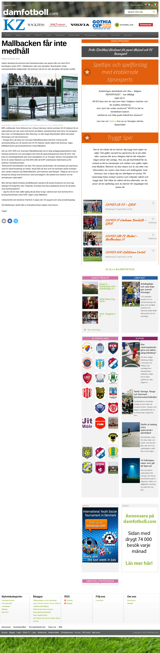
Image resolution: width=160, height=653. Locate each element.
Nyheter (8, 35)
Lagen (28, 35)
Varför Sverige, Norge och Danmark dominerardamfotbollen (145, 394)
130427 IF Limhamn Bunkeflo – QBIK (125, 222)
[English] (145, 4)
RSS (60, 627)
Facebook (99, 600)
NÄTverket (115, 35)
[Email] (4, 221)
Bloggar (19, 35)
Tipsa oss (52, 627)
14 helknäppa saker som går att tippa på (148, 463)
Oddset (112, 121)
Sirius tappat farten (40, 615)
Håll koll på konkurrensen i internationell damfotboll (43, 610)
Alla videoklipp (94, 330)
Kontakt (126, 5)
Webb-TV (38, 35)
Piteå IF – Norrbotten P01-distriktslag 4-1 (108, 286)
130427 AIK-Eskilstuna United (125, 252)
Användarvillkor (19, 627)
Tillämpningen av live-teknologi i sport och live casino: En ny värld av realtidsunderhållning (47, 603)
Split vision (128, 35)
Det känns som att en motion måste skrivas (46, 619)
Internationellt (7, 603)
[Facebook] (10, 221)
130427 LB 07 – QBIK (120, 204)
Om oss (104, 35)
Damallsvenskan (8, 600)
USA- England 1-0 (108, 314)
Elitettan (5, 609)
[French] (149, 4)
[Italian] (155, 4)
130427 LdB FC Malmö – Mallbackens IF (121, 237)
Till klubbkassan (90, 35)
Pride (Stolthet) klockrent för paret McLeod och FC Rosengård (120, 51)
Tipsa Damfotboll (136, 5)
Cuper (49, 35)
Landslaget (6, 606)
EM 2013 (5, 612)
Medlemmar (60, 35)
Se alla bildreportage (120, 269)
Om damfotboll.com (37, 627)
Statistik (130, 603)
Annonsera (131, 600)
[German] (152, 4)
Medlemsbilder (74, 35)
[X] (15, 221)
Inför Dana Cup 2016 (107, 300)
